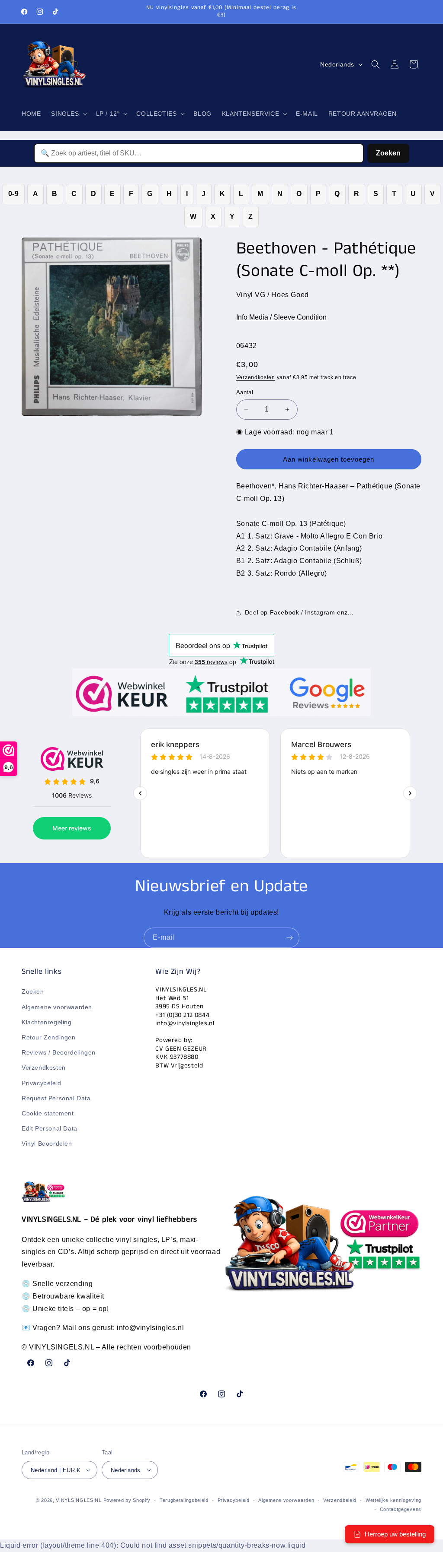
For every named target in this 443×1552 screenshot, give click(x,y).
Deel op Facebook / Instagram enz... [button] (299, 612)
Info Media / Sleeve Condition (281, 317)
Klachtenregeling (47, 1022)
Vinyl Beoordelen (47, 1143)
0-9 (13, 193)
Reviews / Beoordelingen (59, 1052)
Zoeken (388, 153)
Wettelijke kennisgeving (393, 1500)
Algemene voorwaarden (57, 1007)
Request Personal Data (56, 1098)
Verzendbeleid (339, 1500)
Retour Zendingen (49, 1037)
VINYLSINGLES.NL (79, 1500)
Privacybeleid (41, 1083)
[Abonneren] (289, 938)
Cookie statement (48, 1113)
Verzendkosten (255, 377)
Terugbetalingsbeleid (184, 1500)
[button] (68, 114)
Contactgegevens (401, 1509)
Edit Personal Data (49, 1128)
